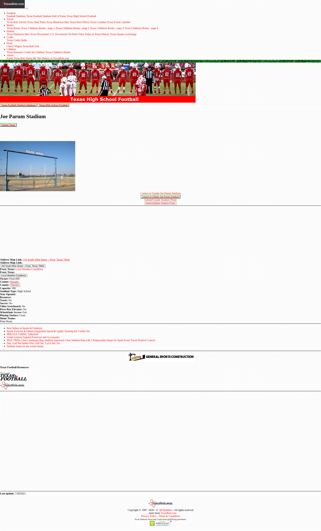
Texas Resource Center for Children (26, 52)
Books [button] (10, 25)
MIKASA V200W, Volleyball (22, 334)
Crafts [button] (10, 37)
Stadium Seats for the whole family (25, 346)
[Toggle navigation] (26, 8)
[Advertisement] (160, 232)
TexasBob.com (168, 513)
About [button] (10, 55)
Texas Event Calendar (118, 22)
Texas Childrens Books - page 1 (38, 28)
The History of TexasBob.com (53, 58)
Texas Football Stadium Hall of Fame (46, 16)
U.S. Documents (58, 34)
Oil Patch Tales (76, 34)
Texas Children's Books (57, 52)
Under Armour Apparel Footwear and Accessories (33, 337)
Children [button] (11, 49)
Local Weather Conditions (29, 269)
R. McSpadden (164, 510)
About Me (30, 58)
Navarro (14, 281)
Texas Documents (39, 34)
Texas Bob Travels (16, 22)
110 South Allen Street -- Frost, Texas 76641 (46, 259)
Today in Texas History (97, 34)
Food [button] (9, 43)
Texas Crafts (13, 40)
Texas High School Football (81, 16)
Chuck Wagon (14, 46)
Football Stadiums (16, 16)
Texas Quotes (117, 34)
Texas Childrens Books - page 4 (141, 28)
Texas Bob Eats (31, 46)
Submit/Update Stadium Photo (160, 199)
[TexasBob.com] (160, 507)
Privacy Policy (148, 516)
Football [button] (11, 13)
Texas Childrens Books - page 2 (72, 28)
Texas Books (13, 28)
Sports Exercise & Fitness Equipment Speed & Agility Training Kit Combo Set (48, 331)
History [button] (11, 31)
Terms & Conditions (169, 516)
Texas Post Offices (79, 22)
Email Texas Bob (16, 58)
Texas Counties (98, 22)
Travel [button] (10, 19)
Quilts (24, 40)
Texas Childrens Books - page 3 (107, 28)
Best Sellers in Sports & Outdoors (24, 328)
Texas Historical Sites (57, 22)
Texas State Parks (36, 22)
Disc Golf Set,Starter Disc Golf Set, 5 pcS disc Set (33, 343)
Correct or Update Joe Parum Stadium (160, 193)
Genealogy (131, 34)
